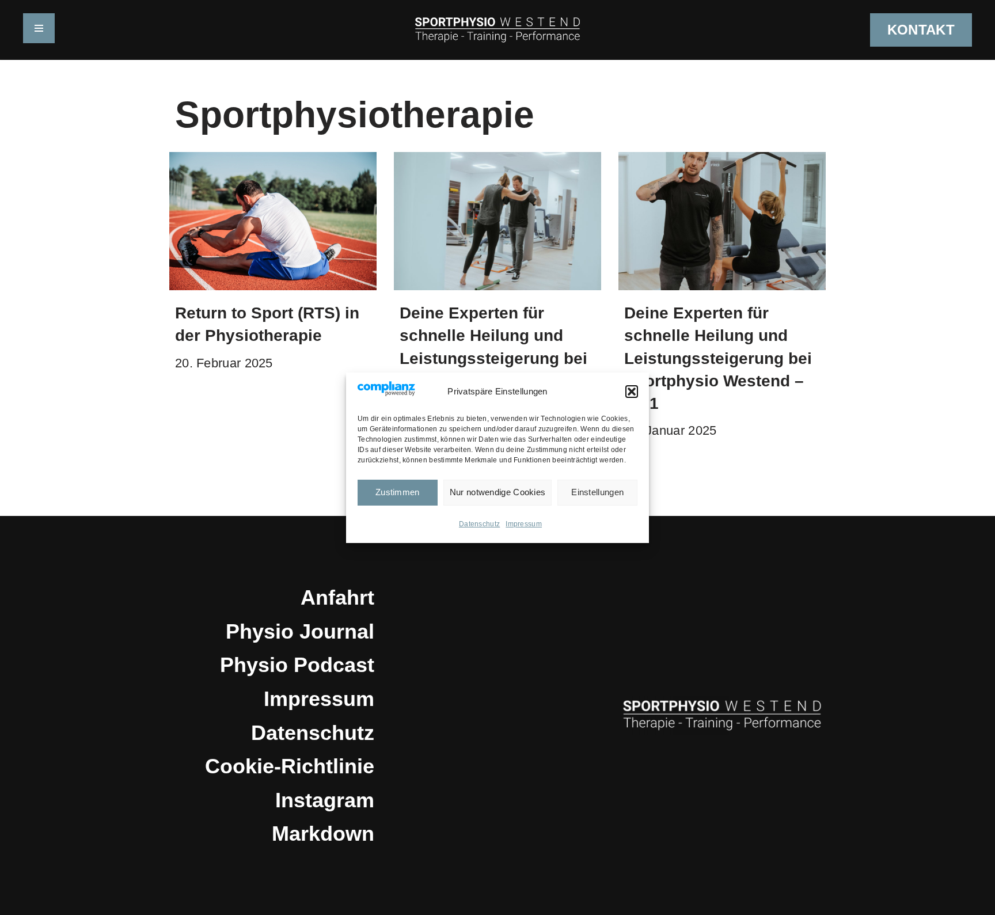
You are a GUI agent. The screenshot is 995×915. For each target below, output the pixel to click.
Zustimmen (397, 492)
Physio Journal (300, 631)
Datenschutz (479, 524)
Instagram (324, 800)
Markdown (323, 833)
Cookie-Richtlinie (289, 766)
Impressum (524, 524)
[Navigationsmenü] (39, 28)
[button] (631, 391)
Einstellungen (597, 492)
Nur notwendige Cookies (498, 492)
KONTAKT (921, 29)
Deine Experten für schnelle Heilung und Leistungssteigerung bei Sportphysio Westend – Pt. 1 (718, 358)
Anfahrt (337, 597)
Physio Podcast (297, 665)
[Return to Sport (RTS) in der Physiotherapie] (273, 221)
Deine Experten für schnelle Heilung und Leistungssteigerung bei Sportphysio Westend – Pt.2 (493, 358)
